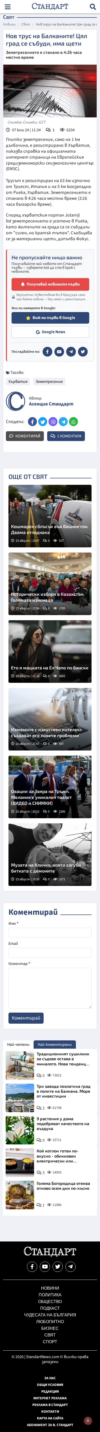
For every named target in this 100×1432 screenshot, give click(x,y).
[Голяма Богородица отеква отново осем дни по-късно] (20, 1195)
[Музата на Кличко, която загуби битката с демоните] (50, 854)
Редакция (50, 1391)
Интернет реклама (50, 1398)
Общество (50, 1301)
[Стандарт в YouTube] (59, 352)
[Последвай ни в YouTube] (45, 1267)
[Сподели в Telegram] (63, 421)
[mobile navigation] (7, 6)
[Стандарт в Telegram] (71, 352)
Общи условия (50, 1384)
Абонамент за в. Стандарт (50, 1425)
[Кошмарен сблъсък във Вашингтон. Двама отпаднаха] (50, 516)
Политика (50, 1295)
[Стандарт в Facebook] (47, 352)
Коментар (19, 964)
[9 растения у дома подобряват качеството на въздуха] (20, 1130)
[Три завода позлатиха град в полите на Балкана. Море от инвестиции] (20, 1098)
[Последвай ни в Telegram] (70, 1267)
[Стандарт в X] (83, 352)
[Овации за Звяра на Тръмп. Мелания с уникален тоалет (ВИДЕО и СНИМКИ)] (50, 787)
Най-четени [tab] (18, 1044)
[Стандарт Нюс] (50, 1255)
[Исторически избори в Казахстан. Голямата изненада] (50, 584)
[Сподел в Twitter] (42, 421)
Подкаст (50, 1308)
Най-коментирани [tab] (55, 1044)
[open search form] (93, 7)
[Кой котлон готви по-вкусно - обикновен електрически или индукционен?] (20, 1162)
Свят (25, 25)
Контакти (50, 1411)
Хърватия (17, 381)
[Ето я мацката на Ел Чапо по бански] (50, 651)
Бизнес (50, 1328)
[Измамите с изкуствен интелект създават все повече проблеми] (50, 719)
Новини (9, 25)
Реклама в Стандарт (50, 1405)
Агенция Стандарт (51, 404)
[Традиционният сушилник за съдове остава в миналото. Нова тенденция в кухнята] (20, 1065)
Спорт (50, 1342)
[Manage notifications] (88, 1421)
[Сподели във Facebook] (32, 421)
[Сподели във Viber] (52, 421)
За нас (50, 1378)
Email (13, 944)
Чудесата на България (50, 1315)
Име (13, 923)
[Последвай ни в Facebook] (32, 1267)
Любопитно (50, 1321)
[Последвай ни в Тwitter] (58, 1267)
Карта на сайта (50, 1418)
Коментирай (28, 436)
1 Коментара (69, 436)
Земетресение (49, 381)
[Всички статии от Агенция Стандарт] (15, 401)
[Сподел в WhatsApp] (73, 421)
